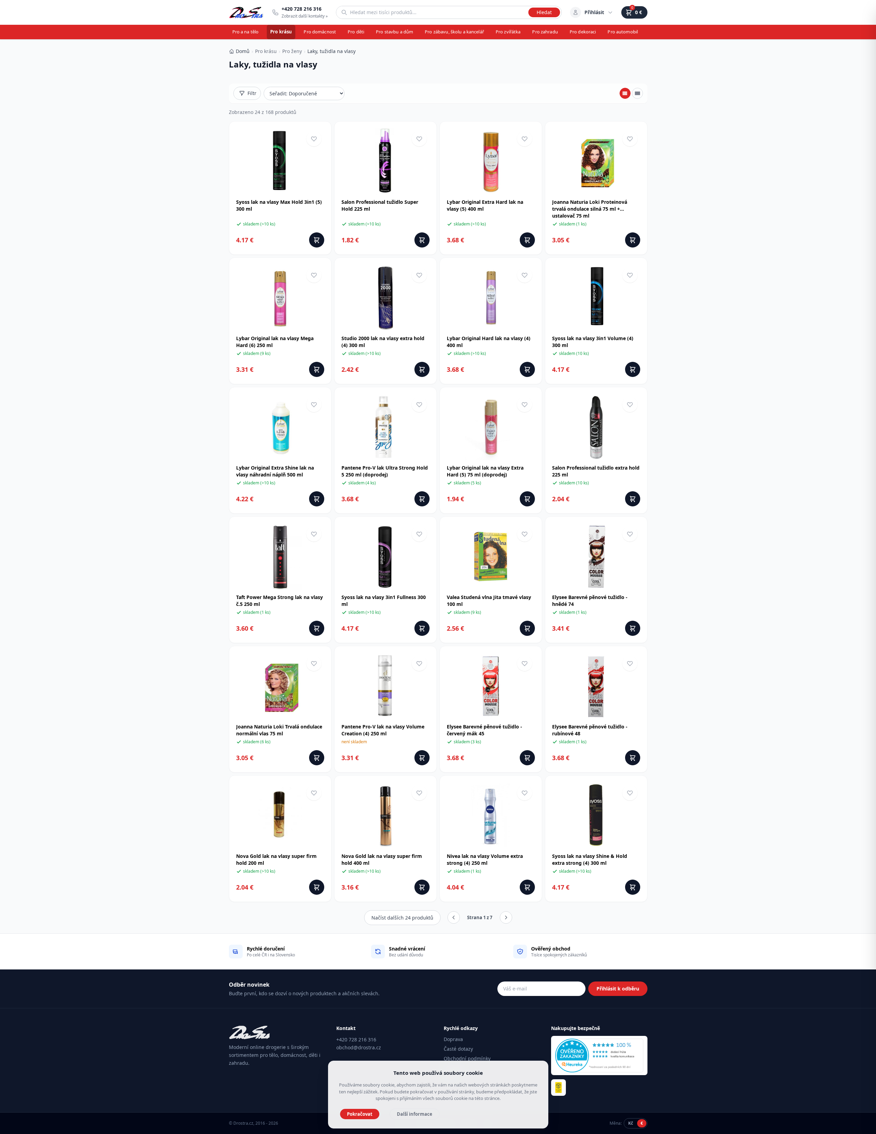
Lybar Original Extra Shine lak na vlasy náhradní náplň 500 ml (275, 471)
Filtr (251, 93)
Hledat (544, 12)
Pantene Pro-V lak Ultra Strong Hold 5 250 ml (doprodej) (384, 471)
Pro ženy (292, 51)
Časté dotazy (458, 1049)
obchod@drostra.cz (358, 1047)
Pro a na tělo (245, 32)
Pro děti (356, 32)
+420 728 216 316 (356, 1039)
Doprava (453, 1039)
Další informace (414, 1114)
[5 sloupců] (637, 93)
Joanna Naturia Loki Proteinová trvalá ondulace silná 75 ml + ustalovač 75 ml (589, 209)
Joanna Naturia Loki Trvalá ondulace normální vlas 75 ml (279, 730)
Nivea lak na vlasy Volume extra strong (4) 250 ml (485, 859)
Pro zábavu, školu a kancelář (454, 32)
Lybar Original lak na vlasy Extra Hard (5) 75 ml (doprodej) (485, 471)
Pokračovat (359, 1114)
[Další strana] (506, 917)
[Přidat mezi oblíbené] (313, 138)
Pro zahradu (545, 32)
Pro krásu (281, 32)
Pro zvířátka (508, 32)
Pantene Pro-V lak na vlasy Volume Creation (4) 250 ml (382, 730)
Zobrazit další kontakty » (305, 16)
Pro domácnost (320, 32)
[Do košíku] (316, 240)
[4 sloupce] (625, 93)
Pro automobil (623, 32)
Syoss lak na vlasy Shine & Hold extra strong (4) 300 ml (589, 859)
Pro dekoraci (583, 32)
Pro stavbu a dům (394, 32)
